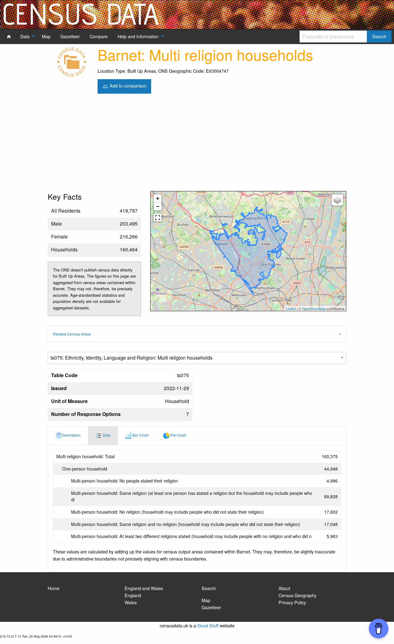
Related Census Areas (72, 333)
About (284, 588)
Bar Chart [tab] (139, 435)
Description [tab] (71, 435)
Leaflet (291, 308)
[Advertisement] (197, 145)
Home (53, 588)
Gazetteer (211, 607)
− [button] (157, 206)
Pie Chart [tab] (177, 435)
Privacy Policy (292, 602)
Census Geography (297, 595)
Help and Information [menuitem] (138, 36)
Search (209, 588)
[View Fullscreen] (158, 218)
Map (206, 600)
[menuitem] (8, 36)
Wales (131, 602)
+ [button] (157, 198)
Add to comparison (127, 85)
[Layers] (337, 200)
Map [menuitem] (46, 36)
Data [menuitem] (25, 36)
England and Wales (144, 588)
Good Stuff (208, 625)
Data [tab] (106, 435)
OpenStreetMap (314, 308)
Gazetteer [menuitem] (70, 36)
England (133, 595)
